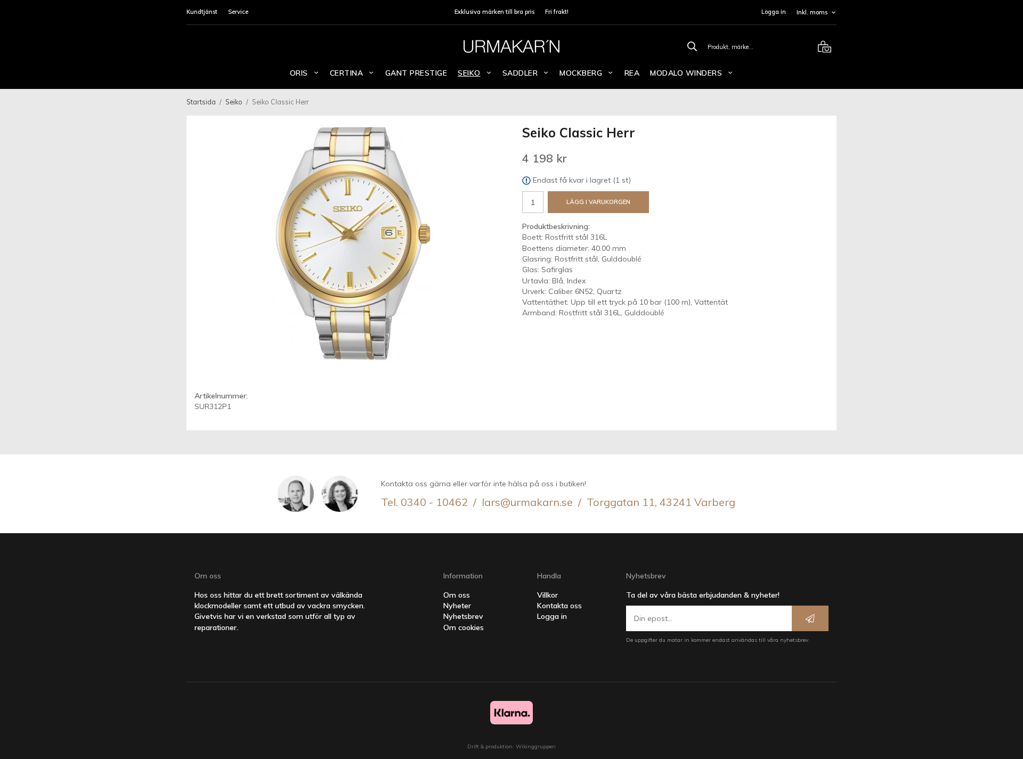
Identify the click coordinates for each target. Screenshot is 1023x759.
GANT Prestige (416, 73)
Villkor (547, 595)
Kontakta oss (559, 605)
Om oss (456, 595)
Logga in (773, 11)
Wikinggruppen (536, 746)
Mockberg (580, 73)
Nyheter (457, 605)
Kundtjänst (201, 11)
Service (238, 11)
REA (632, 73)
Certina (346, 73)
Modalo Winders (686, 73)
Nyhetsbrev (463, 616)
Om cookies (463, 627)
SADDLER (520, 73)
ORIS (299, 73)
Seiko (469, 73)
